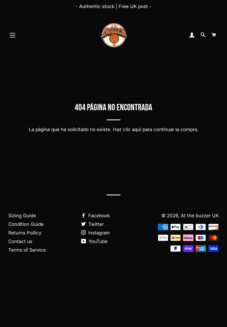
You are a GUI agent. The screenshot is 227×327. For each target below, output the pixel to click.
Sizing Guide (22, 215)
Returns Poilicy (24, 233)
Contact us (20, 241)
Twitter (95, 224)
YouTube (97, 241)
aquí (136, 129)
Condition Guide (26, 224)
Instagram (98, 233)
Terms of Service (27, 250)
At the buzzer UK (200, 215)
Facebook (98, 215)
